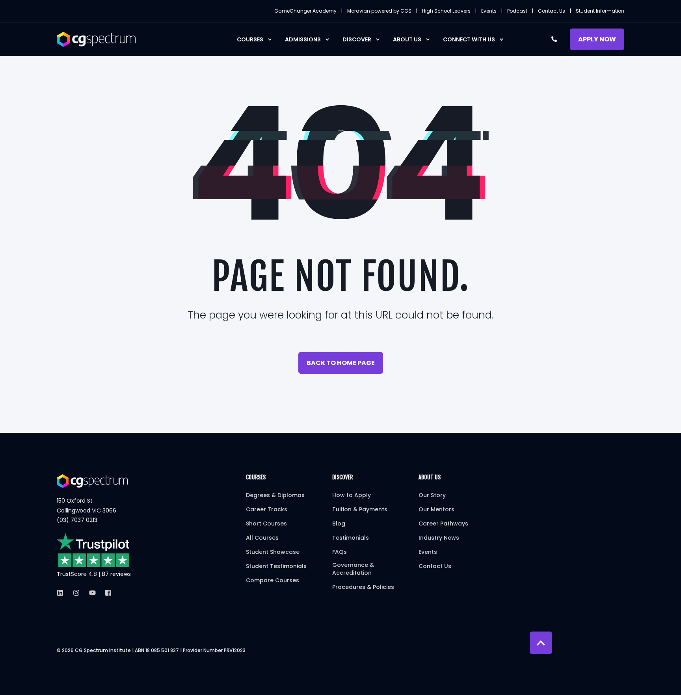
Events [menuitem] (489, 11)
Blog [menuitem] (338, 523)
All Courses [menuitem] (262, 538)
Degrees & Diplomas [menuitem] (275, 495)
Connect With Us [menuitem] (469, 39)
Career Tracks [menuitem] (266, 509)
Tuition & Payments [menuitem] (359, 509)
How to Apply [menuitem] (351, 495)
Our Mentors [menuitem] (436, 509)
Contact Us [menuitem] (551, 11)
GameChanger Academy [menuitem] (305, 11)
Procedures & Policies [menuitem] (363, 587)
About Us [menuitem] (407, 39)
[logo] (92, 481)
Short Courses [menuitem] (266, 523)
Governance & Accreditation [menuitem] (353, 569)
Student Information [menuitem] (600, 11)
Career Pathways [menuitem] (443, 523)
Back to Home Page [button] (341, 362)
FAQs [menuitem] (339, 552)
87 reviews (116, 574)
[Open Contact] (554, 38)
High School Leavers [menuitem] (446, 11)
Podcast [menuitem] (517, 11)
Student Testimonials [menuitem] (276, 566)
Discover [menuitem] (356, 39)
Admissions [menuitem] (303, 39)
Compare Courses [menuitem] (272, 580)
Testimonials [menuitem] (350, 538)
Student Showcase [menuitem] (273, 552)
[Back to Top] (541, 643)
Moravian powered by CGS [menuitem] (379, 11)
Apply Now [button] (597, 39)
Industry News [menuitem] (439, 538)
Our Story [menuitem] (432, 495)
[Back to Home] (96, 39)
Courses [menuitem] (250, 39)
